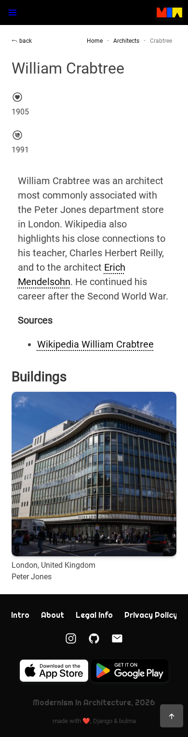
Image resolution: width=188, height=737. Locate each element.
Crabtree (161, 40)
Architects (126, 40)
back (25, 40)
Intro (20, 615)
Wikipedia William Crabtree (95, 344)
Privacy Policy (150, 615)
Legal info (94, 615)
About (52, 615)
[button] (12, 12)
